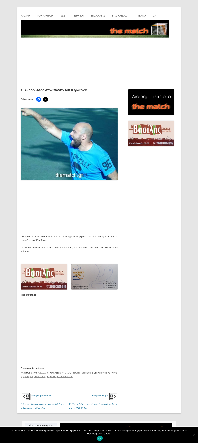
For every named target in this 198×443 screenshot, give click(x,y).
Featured (75, 373)
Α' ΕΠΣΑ (66, 373)
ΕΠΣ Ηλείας (119, 15)
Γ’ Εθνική (78, 15)
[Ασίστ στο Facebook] (38, 99)
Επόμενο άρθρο (100, 395)
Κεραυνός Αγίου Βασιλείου (60, 376)
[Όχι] (194, 434)
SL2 (62, 15)
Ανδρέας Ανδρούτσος (35, 376)
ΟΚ (99, 438)
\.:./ (154, 15)
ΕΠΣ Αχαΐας (97, 15)
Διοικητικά (86, 373)
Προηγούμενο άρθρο (41, 395)
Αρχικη (25, 15)
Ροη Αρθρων (45, 15)
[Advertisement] (99, 61)
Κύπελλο (139, 15)
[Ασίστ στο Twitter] (45, 99)
